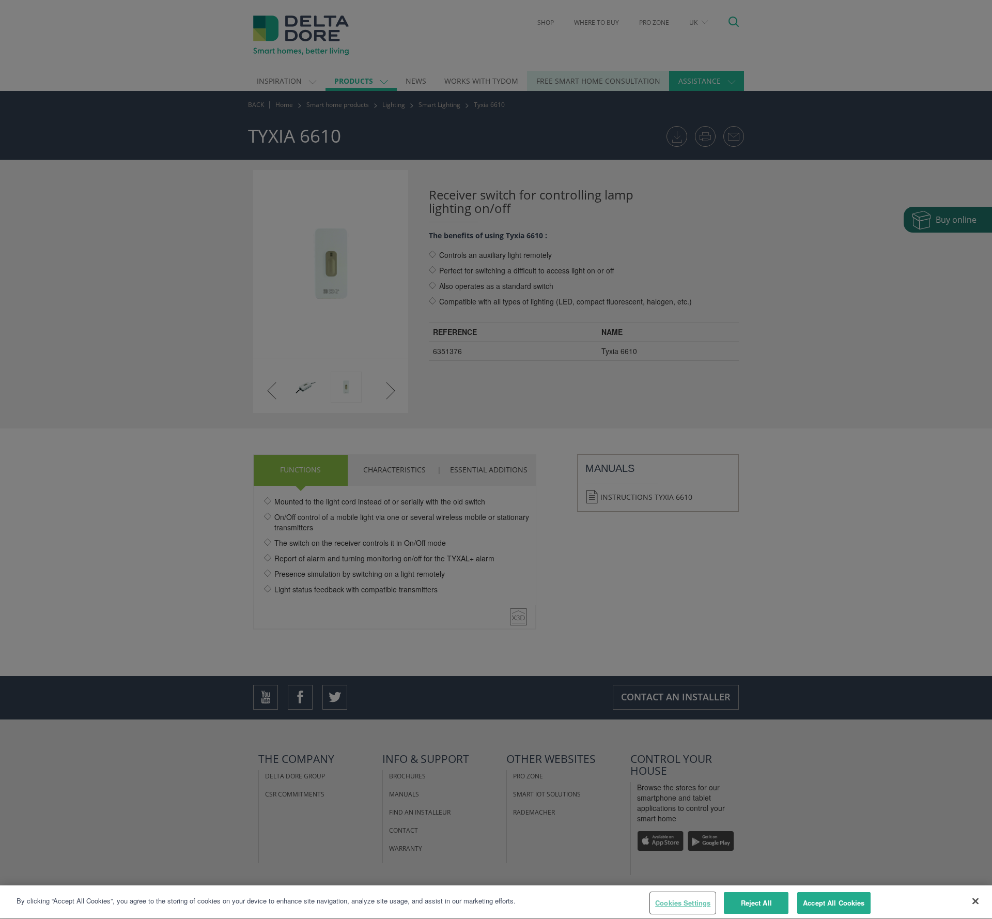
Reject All (756, 903)
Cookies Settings (682, 903)
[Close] (975, 901)
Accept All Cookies (833, 903)
